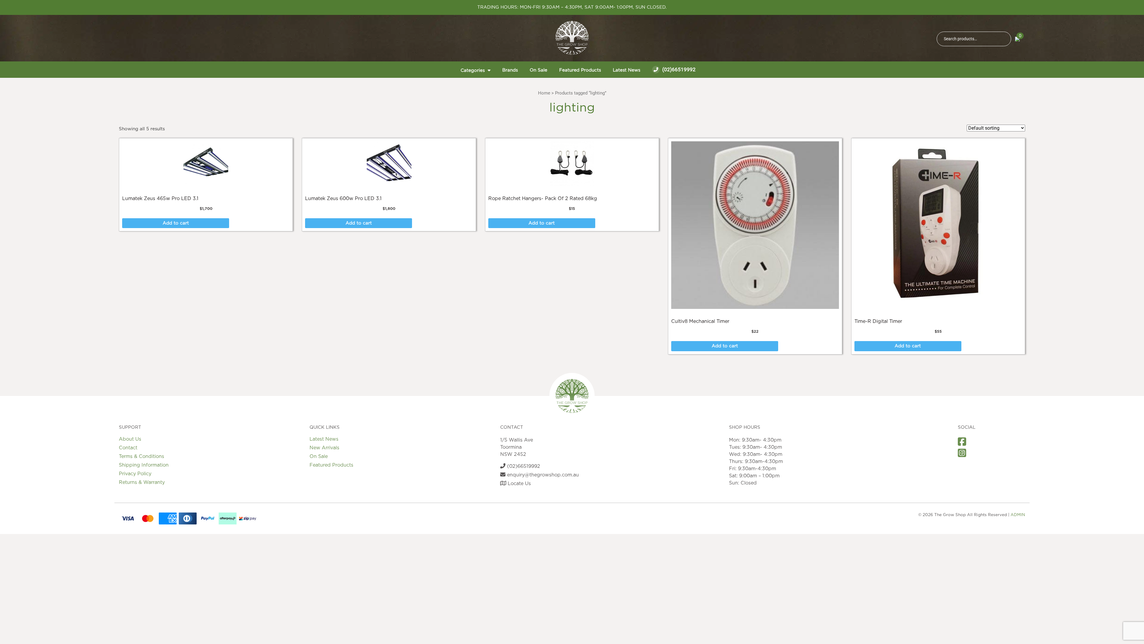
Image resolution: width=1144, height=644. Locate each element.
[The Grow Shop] (572, 37)
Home (544, 93)
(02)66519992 (678, 69)
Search (1004, 39)
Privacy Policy (135, 473)
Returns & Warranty (142, 482)
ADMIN (1018, 515)
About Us (130, 439)
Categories (473, 70)
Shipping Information (144, 465)
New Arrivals (324, 447)
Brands (510, 70)
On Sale (538, 70)
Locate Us (518, 483)
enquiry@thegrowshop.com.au (542, 475)
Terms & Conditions (141, 456)
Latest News (626, 70)
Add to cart (176, 223)
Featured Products (580, 70)
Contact (128, 447)
